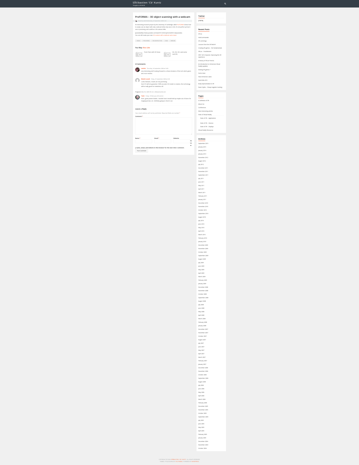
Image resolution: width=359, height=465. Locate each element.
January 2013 (202, 154)
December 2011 (203, 168)
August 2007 (202, 340)
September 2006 (203, 378)
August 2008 (202, 301)
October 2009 (202, 252)
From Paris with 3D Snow (152, 52)
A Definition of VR (203, 100)
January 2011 (202, 199)
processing (146, 40)
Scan (166, 40)
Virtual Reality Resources (205, 130)
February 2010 (202, 238)
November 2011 (203, 171)
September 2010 (203, 213)
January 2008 (202, 326)
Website (176, 138)
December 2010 (203, 203)
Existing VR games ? (204, 70)
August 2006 (202, 382)
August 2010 (202, 217)
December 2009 (203, 245)
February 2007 (202, 361)
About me (201, 104)
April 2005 (201, 431)
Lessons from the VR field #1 (207, 44)
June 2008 (201, 308)
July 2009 (201, 262)
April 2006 (201, 396)
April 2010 (201, 231)
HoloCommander (203, 37)
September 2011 (203, 175)
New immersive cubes (205, 77)
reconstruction (157, 40)
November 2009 (203, 248)
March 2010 (201, 234)
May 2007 (201, 350)
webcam (173, 40)
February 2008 (202, 322)
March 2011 (201, 192)
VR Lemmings (202, 41)
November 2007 (203, 333)
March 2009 (201, 276)
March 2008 (201, 318)
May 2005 (201, 427)
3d (165, 21)
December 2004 (203, 441)
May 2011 (201, 185)
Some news (201, 73)
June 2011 (201, 182)
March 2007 (201, 357)
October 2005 (202, 413)
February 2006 (202, 403)
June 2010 (201, 224)
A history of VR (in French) (206, 60)
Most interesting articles (205, 111)
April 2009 (201, 273)
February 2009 (202, 280)
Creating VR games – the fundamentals (210, 48)
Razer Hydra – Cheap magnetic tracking (210, 87)
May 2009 (201, 269)
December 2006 (203, 368)
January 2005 (202, 438)
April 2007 (201, 354)
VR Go (200, 34)
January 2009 (202, 283)
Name (137, 138)
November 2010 (203, 206)
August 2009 (202, 259)
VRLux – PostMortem (204, 51)
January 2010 (202, 241)
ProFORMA (180, 24)
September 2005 (203, 417)
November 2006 (203, 371)
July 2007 (201, 343)
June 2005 (201, 424)
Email (156, 138)
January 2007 (202, 364)
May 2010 (201, 227)
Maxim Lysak (145, 79)
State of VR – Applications (208, 118)
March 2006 (201, 399)
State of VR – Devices (206, 123)
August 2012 (202, 161)
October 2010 (202, 210)
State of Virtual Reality (205, 114)
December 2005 (203, 406)
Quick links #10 (202, 80)
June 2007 (201, 347)
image (138, 40)
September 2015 (203, 143)
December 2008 (203, 287)
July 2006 (201, 385)
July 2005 (201, 420)
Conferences (202, 107)
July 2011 (201, 178)
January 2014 (202, 150)
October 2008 (202, 294)
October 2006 (202, 375)
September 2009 (203, 255)
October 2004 (202, 448)
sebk (144, 21)
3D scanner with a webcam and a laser (165, 35)
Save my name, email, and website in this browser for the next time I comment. (163, 144)
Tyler (143, 96)
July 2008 (201, 305)
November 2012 (203, 157)
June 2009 (201, 266)
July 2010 (201, 220)
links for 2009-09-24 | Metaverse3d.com (153, 92)
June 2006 (201, 389)
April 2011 (201, 189)
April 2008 (201, 315)
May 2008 (201, 311)
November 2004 (203, 445)
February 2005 (202, 434)
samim (143, 68)
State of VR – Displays (207, 126)
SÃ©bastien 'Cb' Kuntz (147, 2)
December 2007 (203, 329)
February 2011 (202, 196)
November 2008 (203, 290)
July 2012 (201, 164)
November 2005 (203, 410)
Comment (139, 116)
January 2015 (202, 147)
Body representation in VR (206, 84)
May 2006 (201, 392)
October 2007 (202, 336)
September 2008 (203, 298)
